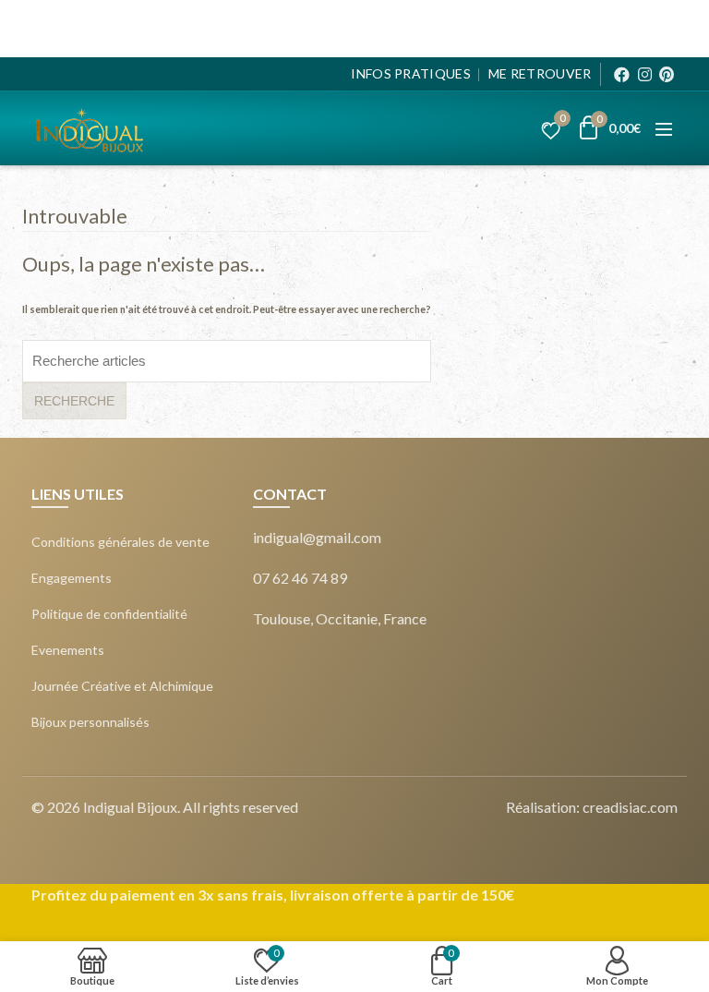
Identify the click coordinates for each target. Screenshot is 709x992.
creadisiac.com (630, 807)
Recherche (74, 400)
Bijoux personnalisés (90, 722)
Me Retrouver (540, 73)
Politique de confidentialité (109, 614)
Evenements (67, 650)
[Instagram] (645, 74)
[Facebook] (622, 74)
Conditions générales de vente (120, 542)
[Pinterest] (666, 74)
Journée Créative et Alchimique (122, 686)
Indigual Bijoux (130, 807)
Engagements (71, 578)
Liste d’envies (562, 120)
